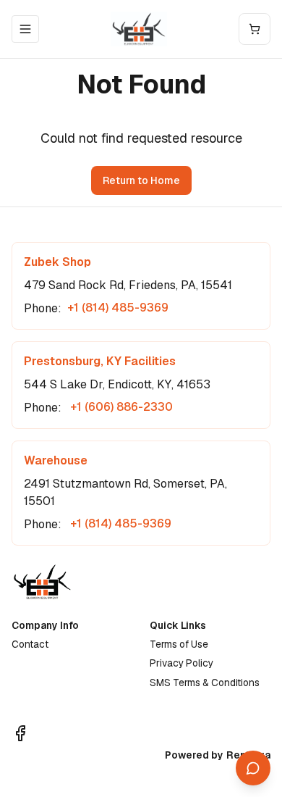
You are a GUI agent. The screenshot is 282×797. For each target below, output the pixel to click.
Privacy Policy (181, 662)
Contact (30, 644)
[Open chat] (253, 768)
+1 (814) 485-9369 (117, 307)
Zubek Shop (57, 262)
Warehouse (55, 460)
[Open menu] (25, 29)
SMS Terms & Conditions (205, 682)
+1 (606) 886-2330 (120, 406)
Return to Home (141, 180)
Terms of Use (179, 644)
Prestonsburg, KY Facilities (100, 361)
